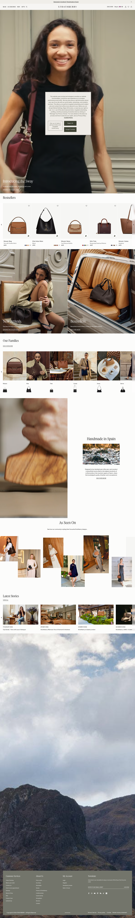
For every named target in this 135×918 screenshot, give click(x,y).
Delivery (8, 890)
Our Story (38, 883)
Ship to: (119, 7)
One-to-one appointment (12, 888)
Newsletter (39, 885)
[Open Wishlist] (128, 7)
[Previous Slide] (1, 224)
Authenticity (9, 901)
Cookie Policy (68, 117)
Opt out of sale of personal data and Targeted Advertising (55, 125)
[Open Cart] (131, 7)
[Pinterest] (97, 893)
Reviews (38, 901)
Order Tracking (9, 880)
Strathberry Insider (67, 885)
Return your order (10, 883)
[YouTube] (94, 893)
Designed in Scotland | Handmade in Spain (66, 2)
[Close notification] (131, 2)
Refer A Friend (66, 888)
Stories (37, 888)
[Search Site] (26, 7)
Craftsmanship (40, 893)
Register (65, 883)
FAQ (7, 895)
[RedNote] (106, 893)
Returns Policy (9, 893)
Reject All (70, 123)
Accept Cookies (70, 129)
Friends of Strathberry (41, 890)
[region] (68, 113)
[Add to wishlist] (28, 206)
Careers (38, 903)
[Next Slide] (133, 224)
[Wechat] (100, 893)
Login (64, 880)
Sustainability (39, 895)
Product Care (9, 898)
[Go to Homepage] (67, 7)
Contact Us (8, 885)
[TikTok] (103, 893)
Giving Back (39, 898)
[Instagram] (91, 893)
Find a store (39, 880)
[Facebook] (89, 893)
